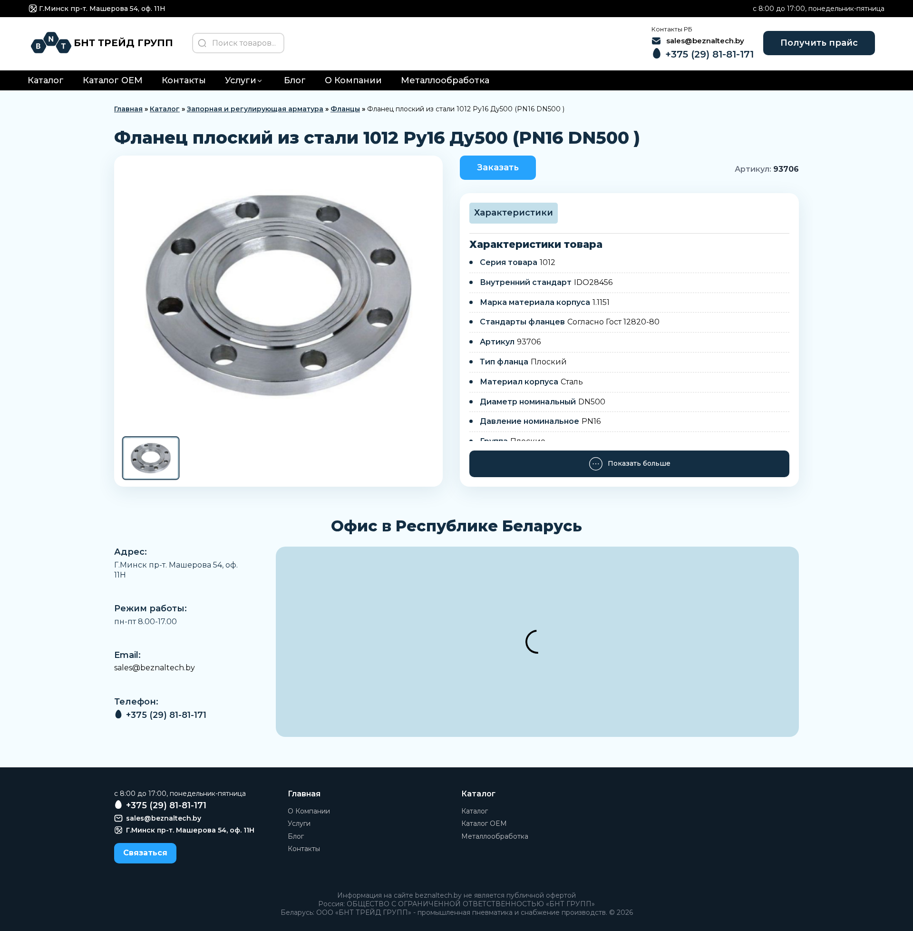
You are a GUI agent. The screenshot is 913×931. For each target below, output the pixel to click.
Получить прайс (819, 43)
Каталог (46, 80)
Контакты (184, 80)
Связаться (145, 852)
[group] (278, 295)
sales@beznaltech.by (154, 667)
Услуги (240, 80)
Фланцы (345, 109)
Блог (295, 80)
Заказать (498, 167)
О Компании (353, 80)
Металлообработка (445, 80)
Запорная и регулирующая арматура (255, 109)
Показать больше (639, 463)
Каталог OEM (113, 80)
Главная (128, 109)
